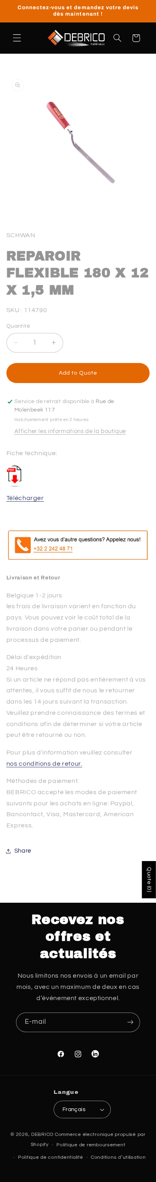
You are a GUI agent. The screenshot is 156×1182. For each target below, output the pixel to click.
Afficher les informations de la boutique (70, 431)
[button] (17, 38)
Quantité (18, 326)
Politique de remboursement (90, 1145)
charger (31, 498)
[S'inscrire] (130, 1022)
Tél (10, 498)
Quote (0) (149, 879)
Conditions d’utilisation (118, 1157)
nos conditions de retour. (44, 763)
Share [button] (22, 851)
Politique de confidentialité (50, 1157)
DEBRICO (42, 1134)
